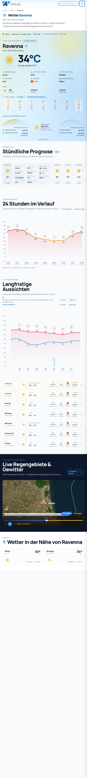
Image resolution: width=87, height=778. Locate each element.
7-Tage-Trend (9, 97)
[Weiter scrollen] (82, 175)
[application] (43, 239)
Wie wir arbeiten (8, 305)
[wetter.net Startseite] (12, 3)
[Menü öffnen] (82, 3)
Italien (12, 10)
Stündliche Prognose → (36, 97)
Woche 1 (63, 300)
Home (5, 10)
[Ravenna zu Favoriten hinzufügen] (26, 46)
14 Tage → (20, 97)
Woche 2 (72, 300)
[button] (8, 174)
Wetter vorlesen (31, 41)
